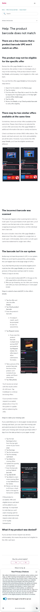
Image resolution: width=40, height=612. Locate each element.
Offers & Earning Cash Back (12, 9)
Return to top (19, 568)
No (25, 562)
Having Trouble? (22, 9)
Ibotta (3, 9)
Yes (16, 562)
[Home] (4, 4)
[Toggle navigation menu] (34, 3)
